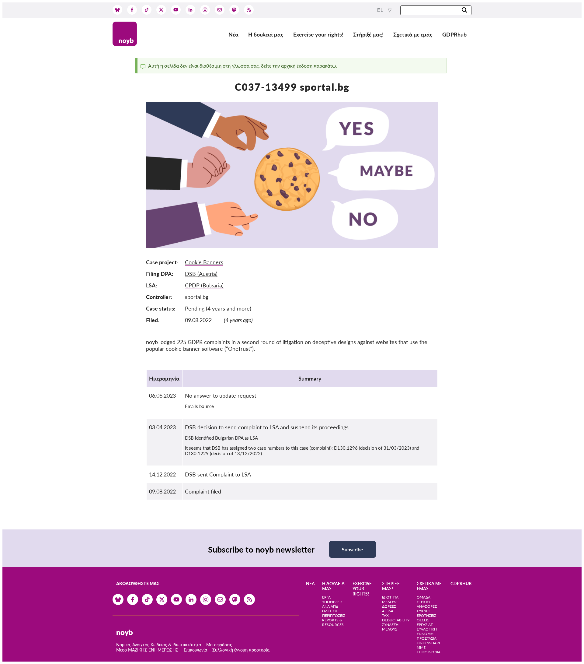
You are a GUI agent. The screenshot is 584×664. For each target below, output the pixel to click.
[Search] (464, 10)
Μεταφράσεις (219, 644)
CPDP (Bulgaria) (204, 285)
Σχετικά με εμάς (413, 34)
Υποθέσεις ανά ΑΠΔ (332, 604)
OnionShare (429, 643)
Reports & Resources (333, 622)
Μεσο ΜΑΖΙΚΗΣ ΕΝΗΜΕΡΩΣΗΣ (147, 649)
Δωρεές (389, 606)
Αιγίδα (387, 611)
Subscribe (352, 549)
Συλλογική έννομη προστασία (240, 649)
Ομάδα (423, 597)
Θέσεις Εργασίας (425, 622)
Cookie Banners (204, 262)
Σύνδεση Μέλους (390, 626)
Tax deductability (395, 617)
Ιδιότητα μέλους (390, 599)
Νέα (233, 34)
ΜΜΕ (421, 647)
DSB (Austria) (201, 273)
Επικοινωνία (195, 649)
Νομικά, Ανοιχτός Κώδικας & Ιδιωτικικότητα (158, 644)
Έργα (326, 597)
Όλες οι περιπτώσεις (333, 613)
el (380, 10)
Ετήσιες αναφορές (427, 604)
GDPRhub (454, 34)
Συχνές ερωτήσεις (426, 613)
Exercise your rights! (318, 34)
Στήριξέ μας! (368, 34)
